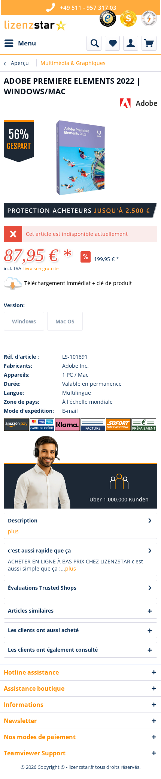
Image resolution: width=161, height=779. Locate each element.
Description (22, 520)
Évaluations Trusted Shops (42, 587)
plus (13, 531)
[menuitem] (20, 43)
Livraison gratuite (40, 268)
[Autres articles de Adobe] (138, 105)
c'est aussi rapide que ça (39, 550)
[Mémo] (112, 43)
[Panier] (149, 43)
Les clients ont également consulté (53, 649)
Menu (27, 43)
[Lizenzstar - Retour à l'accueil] (35, 25)
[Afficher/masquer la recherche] (93, 43)
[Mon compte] (130, 43)
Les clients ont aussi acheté (43, 630)
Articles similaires (31, 610)
